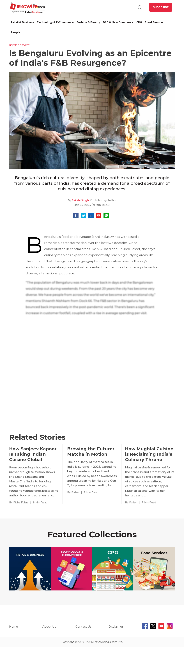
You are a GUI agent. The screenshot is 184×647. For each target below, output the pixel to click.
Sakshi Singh (80, 200)
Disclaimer (116, 626)
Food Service (154, 22)
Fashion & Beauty (88, 22)
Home (13, 626)
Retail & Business (22, 22)
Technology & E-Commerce (55, 22)
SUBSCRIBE (161, 7)
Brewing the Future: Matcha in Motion (90, 451)
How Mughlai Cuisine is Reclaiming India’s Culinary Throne (149, 454)
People (15, 32)
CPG (139, 22)
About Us (49, 626)
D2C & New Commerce (118, 22)
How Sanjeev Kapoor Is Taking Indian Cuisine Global (33, 454)
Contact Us (83, 626)
